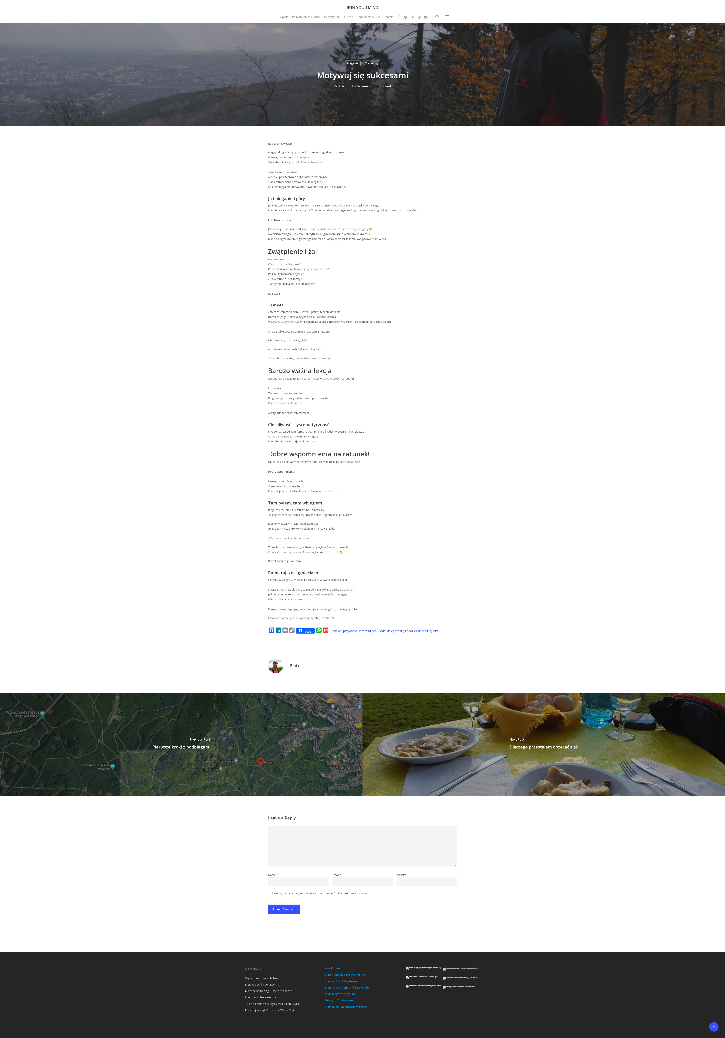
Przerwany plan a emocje (260, 997)
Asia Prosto (332, 968)
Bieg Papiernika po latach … (262, 984)
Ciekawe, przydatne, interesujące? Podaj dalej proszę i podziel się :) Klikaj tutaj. (385, 631)
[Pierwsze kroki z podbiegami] (181, 744)
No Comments (361, 86)
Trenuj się (371, 63)
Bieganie (352, 63)
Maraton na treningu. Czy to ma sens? (268, 991)
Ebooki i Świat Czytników (341, 981)
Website (401, 875)
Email (336, 875)
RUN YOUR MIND (362, 7)
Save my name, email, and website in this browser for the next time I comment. (320, 893)
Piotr (341, 86)
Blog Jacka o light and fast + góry (347, 987)
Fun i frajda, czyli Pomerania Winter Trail (269, 1010)
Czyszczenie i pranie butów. (261, 978)
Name (273, 875)
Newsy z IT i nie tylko (339, 1000)
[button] (447, 17)
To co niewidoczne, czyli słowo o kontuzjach (272, 1004)
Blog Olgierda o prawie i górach (345, 974)
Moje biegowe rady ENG (340, 994)
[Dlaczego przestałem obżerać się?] (543, 744)
